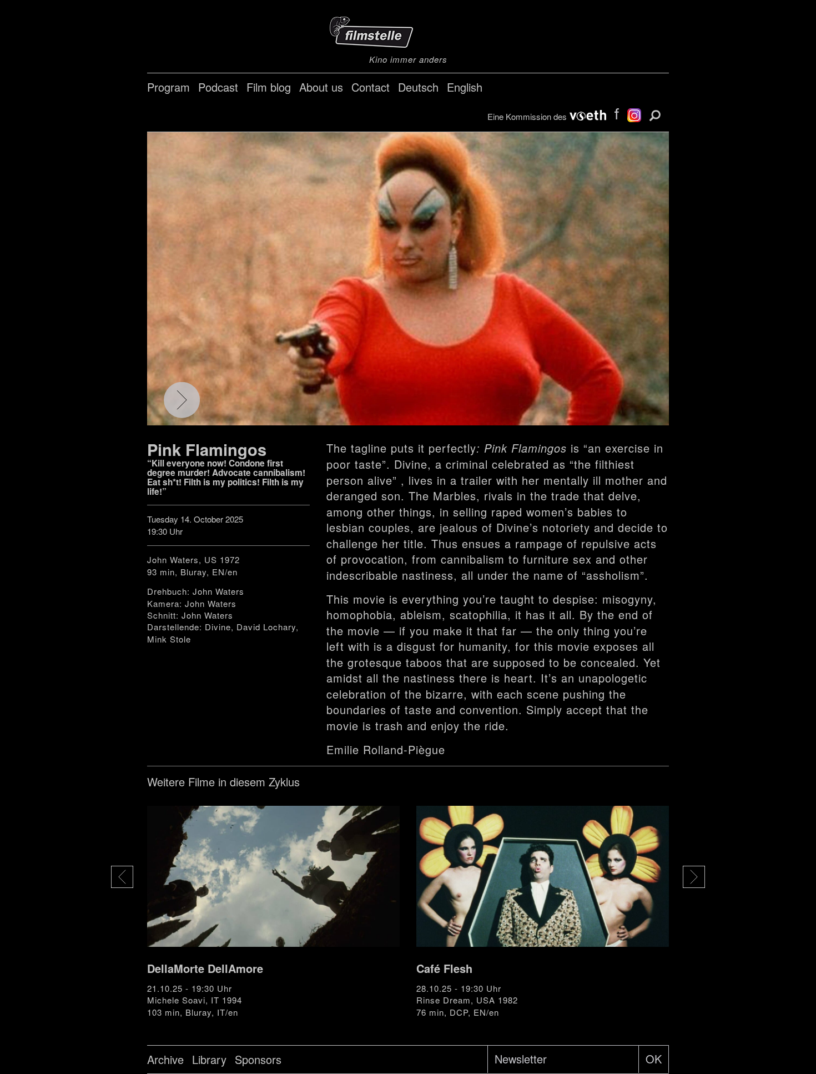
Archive (165, 1059)
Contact (370, 87)
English (464, 87)
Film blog (268, 87)
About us (321, 87)
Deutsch (418, 87)
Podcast (218, 87)
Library (209, 1059)
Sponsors (258, 1059)
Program (168, 87)
